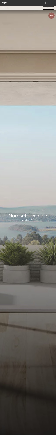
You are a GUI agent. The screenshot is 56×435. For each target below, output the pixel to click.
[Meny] (52, 3)
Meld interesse (48, 8)
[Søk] (47, 3)
